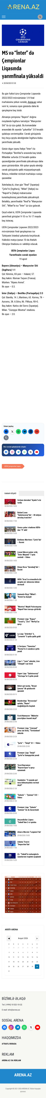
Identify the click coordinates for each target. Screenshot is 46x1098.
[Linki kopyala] (6, 437)
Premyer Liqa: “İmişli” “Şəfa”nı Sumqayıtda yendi (28, 754)
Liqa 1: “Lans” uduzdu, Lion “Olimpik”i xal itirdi (28, 662)
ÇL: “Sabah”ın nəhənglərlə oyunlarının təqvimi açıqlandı (29, 855)
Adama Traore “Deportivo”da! (23, 843)
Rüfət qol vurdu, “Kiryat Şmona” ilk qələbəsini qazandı (27, 688)
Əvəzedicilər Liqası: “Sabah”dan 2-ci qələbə (26, 821)
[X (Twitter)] (12, 431)
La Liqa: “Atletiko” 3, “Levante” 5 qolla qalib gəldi (29, 635)
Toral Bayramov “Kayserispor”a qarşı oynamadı (25, 768)
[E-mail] (36, 431)
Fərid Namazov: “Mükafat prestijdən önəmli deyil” (27, 717)
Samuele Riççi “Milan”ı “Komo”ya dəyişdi (26, 595)
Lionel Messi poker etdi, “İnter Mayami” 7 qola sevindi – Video (27, 555)
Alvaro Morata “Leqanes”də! (29, 832)
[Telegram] (24, 431)
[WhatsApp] (18, 431)
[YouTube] (36, 452)
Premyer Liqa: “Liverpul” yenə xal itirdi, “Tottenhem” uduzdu (28, 731)
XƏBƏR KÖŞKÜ (10, 493)
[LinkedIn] (30, 431)
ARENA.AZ (23, 1074)
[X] (30, 452)
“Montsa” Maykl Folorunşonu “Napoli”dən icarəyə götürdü (29, 608)
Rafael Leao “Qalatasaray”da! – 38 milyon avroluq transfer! (29, 515)
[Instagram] (12, 452)
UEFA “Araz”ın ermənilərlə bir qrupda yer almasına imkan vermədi (29, 582)
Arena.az (32, 102)
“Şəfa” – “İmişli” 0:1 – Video (28, 743)
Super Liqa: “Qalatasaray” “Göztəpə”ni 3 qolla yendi (28, 674)
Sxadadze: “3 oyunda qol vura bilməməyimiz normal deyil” (28, 782)
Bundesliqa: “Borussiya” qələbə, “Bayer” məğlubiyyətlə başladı (27, 703)
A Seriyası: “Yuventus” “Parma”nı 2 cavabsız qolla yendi (28, 649)
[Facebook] (6, 431)
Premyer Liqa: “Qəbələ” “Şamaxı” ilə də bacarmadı (28, 808)
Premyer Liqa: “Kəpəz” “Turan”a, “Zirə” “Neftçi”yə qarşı (28, 621)
